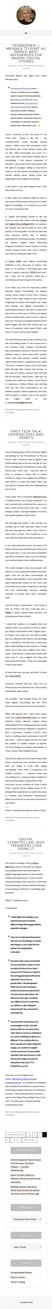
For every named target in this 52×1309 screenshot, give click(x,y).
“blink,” (8, 612)
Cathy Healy (26, 15)
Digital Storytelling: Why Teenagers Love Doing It (26, 844)
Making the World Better (23, 410)
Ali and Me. (15, 676)
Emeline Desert (19, 100)
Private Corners (18, 1277)
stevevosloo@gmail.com (20, 402)
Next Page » (30, 1140)
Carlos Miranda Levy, (26, 717)
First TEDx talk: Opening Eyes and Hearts (26, 434)
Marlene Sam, (40, 496)
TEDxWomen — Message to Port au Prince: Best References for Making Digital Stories (26, 53)
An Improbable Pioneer (21, 1272)
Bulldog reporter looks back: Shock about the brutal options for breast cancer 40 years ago (25, 1190)
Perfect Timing (18, 1282)
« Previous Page (15, 1135)
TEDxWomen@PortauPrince (21, 89)
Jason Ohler (14, 261)
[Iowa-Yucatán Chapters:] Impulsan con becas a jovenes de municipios (26, 1178)
